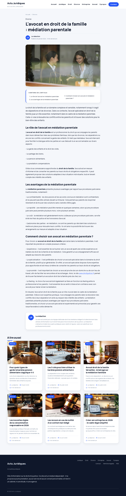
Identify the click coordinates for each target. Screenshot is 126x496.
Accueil (54, 4)
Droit (70, 4)
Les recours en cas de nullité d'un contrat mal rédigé (61, 421)
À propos (103, 4)
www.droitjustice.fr (86, 273)
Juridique (62, 4)
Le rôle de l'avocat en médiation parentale (45, 96)
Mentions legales (108, 464)
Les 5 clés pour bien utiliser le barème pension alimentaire (61, 368)
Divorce (77, 4)
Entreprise (86, 4)
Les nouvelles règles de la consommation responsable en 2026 (19, 423)
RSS (117, 464)
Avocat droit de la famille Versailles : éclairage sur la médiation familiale (97, 370)
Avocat (94, 4)
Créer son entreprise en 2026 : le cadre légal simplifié (99, 421)
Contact (113, 4)
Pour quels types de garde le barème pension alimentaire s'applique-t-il (22, 370)
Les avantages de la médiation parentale (44, 99)
